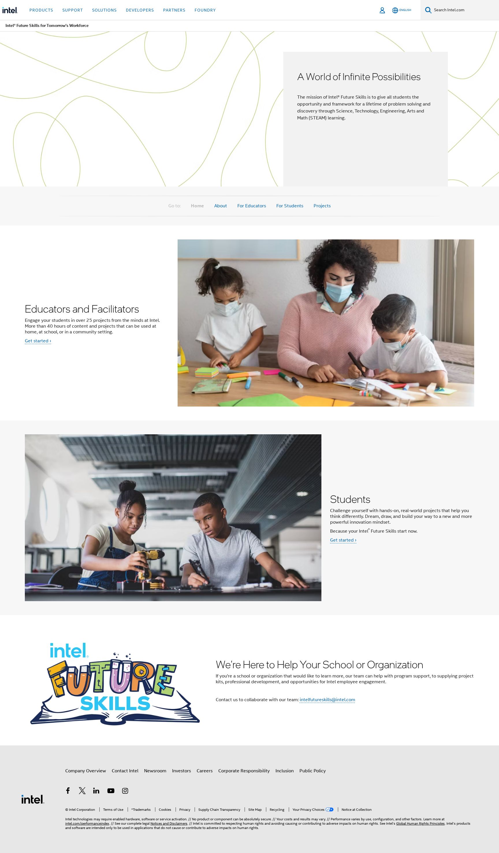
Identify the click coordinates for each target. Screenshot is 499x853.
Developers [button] (140, 10)
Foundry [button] (205, 10)
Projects (322, 206)
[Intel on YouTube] (111, 791)
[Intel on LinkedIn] (96, 791)
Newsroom (155, 771)
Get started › (38, 341)
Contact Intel (125, 771)
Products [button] (41, 10)
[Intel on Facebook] (68, 791)
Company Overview (85, 771)
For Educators (251, 206)
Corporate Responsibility (244, 771)
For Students (289, 206)
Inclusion (284, 771)
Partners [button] (174, 10)
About (220, 206)
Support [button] (72, 10)
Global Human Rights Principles (420, 823)
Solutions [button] (104, 10)
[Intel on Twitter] (82, 791)
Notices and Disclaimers (168, 823)
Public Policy (312, 771)
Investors (181, 771)
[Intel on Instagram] (125, 791)
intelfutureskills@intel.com (327, 700)
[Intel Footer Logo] (32, 799)
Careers (205, 771)
